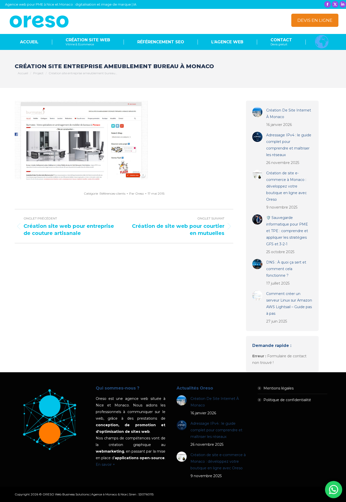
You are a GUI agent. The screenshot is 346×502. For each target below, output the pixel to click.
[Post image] (257, 112)
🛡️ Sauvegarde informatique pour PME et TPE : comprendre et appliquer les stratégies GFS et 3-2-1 (287, 230)
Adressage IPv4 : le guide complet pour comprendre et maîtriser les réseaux (288, 145)
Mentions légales (278, 388)
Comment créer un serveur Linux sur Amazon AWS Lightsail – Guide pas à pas (289, 303)
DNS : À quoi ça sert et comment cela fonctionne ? (286, 269)
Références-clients (112, 193)
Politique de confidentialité (287, 400)
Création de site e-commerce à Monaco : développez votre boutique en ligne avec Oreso (286, 186)
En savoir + (105, 464)
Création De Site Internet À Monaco (288, 113)
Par (136, 193)
